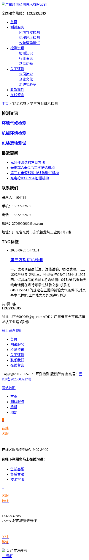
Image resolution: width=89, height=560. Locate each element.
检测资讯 (17, 48)
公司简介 (26, 74)
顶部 (13, 412)
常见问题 (26, 64)
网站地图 (9, 388)
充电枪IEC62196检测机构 (29, 178)
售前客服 (17, 469)
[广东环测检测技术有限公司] (24, 5)
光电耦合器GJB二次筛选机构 (32, 168)
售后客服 (17, 474)
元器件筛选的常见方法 (27, 162)
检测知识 (26, 53)
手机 (13, 407)
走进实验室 (27, 84)
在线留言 (17, 95)
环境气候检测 (29, 32)
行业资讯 (26, 58)
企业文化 (26, 79)
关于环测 (17, 69)
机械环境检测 (29, 38)
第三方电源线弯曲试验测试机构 (34, 173)
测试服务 (17, 27)
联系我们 (17, 90)
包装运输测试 (29, 43)
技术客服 (17, 479)
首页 (13, 22)
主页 (5, 104)
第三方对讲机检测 (26, 260)
